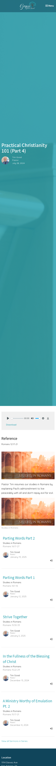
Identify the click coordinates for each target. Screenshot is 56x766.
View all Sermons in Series (14, 741)
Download (11, 424)
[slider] (17, 418)
